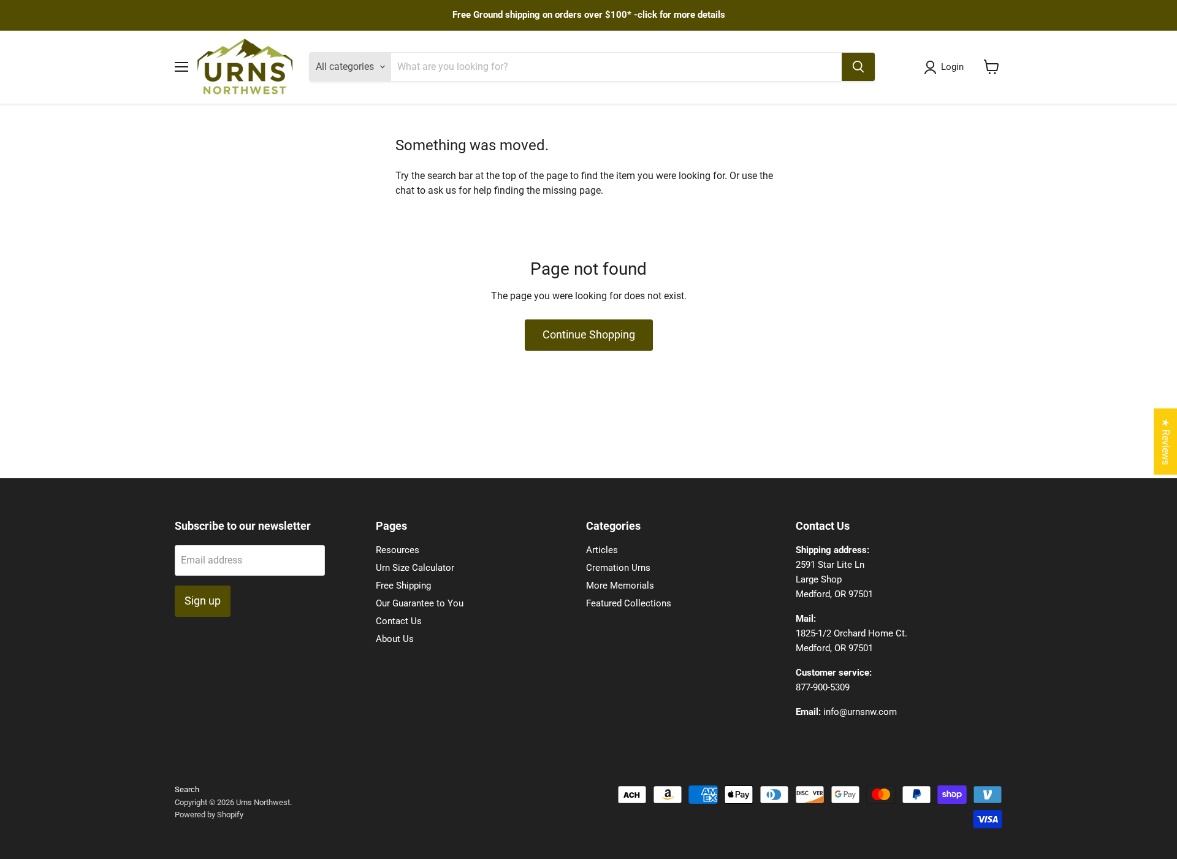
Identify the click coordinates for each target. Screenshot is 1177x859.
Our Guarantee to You (419, 603)
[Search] (858, 67)
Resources (397, 549)
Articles (602, 549)
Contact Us (399, 621)
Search (187, 789)
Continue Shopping (589, 334)
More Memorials (620, 585)
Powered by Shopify (209, 814)
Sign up (203, 600)
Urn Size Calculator (415, 567)
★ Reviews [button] (1165, 441)
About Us (395, 638)
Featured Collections (628, 603)
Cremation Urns (618, 567)
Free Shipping (403, 585)
